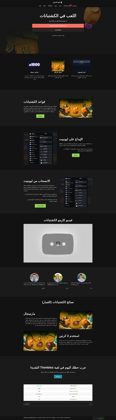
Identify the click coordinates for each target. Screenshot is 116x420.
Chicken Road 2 (67, 5)
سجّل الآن (58, 376)
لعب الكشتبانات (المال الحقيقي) (58, 25)
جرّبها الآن (40, 116)
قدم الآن (75, 155)
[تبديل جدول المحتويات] (89, 404)
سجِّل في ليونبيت (40, 205)
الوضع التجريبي (58, 29)
